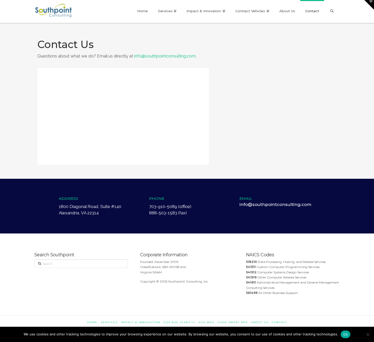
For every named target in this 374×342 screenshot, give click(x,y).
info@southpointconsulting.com (165, 55)
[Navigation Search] (332, 11)
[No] (367, 334)
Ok (345, 334)
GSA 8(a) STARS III (179, 322)
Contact (279, 322)
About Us (259, 322)
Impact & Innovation (140, 322)
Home (92, 322)
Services (109, 322)
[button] (369, 5)
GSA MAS (206, 322)
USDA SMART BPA (233, 322)
